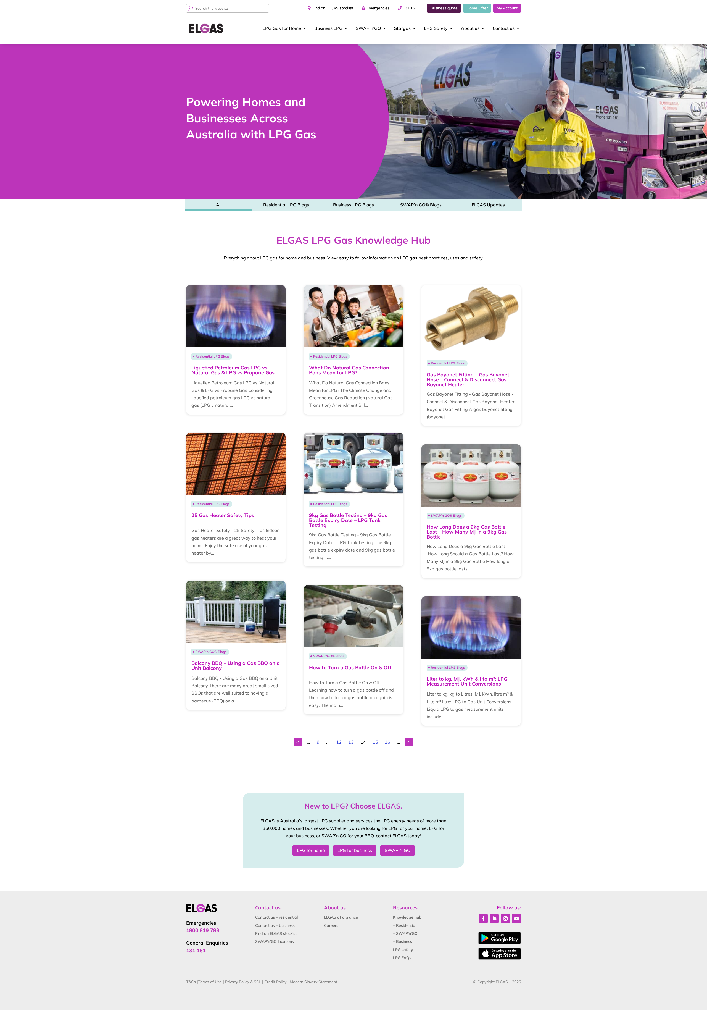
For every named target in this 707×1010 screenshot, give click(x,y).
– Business (402, 941)
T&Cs (191, 981)
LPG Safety (436, 28)
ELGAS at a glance (341, 917)
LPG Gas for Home (282, 28)
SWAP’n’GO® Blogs (421, 205)
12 (339, 742)
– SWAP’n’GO (405, 933)
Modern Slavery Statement (313, 981)
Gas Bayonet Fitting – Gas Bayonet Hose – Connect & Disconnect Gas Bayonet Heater (468, 379)
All (218, 205)
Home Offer (477, 8)
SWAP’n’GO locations (274, 941)
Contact (504, 28)
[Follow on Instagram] (505, 918)
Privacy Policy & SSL (243, 981)
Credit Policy (275, 981)
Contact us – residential (276, 917)
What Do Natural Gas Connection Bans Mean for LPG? (349, 370)
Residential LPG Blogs (286, 205)
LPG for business (354, 850)
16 (387, 742)
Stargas (402, 28)
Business (328, 28)
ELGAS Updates (488, 205)
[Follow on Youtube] (516, 918)
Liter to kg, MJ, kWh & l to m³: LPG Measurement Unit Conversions (467, 681)
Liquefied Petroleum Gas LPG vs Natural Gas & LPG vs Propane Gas (233, 370)
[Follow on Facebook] (483, 918)
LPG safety (403, 949)
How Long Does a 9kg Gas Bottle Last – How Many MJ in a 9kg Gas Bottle (467, 532)
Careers (331, 925)
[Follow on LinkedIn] (494, 918)
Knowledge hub (407, 917)
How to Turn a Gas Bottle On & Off (350, 667)
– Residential (404, 925)
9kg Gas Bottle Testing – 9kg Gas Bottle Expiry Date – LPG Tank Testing (348, 520)
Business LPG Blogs (353, 205)
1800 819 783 (202, 930)
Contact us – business (275, 925)
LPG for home (311, 850)
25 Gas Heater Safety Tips (222, 515)
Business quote (444, 8)
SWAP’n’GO (368, 28)
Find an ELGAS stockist (332, 8)
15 (375, 742)
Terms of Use (210, 981)
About (470, 28)
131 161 (410, 8)
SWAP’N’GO (397, 850)
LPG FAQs (402, 957)
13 (351, 742)
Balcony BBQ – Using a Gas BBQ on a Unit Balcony (235, 665)
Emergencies (377, 8)
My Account (507, 8)
